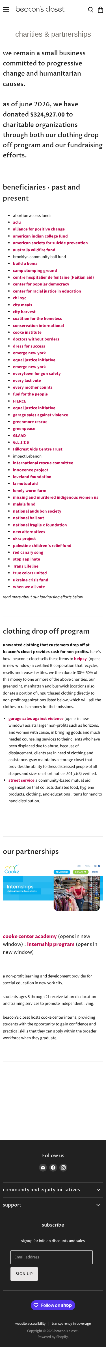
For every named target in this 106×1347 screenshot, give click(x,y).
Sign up (24, 1274)
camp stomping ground (35, 271)
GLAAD (19, 436)
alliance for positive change (39, 229)
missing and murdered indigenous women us (55, 497)
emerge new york (29, 353)
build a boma (25, 264)
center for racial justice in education (47, 291)
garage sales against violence (40, 415)
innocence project (30, 469)
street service (21, 780)
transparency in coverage (71, 1323)
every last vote (27, 381)
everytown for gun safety (37, 374)
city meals (22, 305)
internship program (51, 944)
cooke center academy (30, 936)
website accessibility (30, 1323)
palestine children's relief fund (42, 546)
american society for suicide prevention (50, 243)
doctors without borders (36, 339)
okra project (24, 539)
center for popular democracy (41, 284)
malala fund (24, 504)
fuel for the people (30, 394)
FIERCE (19, 401)
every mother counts (33, 387)
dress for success (29, 346)
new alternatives (29, 532)
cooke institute (27, 332)
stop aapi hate (26, 559)
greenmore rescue (30, 422)
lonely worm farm (29, 491)
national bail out (28, 518)
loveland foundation (32, 477)
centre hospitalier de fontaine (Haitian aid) (53, 277)
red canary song (28, 552)
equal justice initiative (34, 360)
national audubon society (37, 511)
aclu (17, 222)
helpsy (80, 659)
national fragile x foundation (40, 525)
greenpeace (24, 429)
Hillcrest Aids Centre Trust (37, 449)
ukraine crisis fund (30, 580)
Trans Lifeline (25, 566)
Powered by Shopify (53, 1336)
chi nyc (19, 298)
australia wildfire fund (34, 250)
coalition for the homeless (37, 319)
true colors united (30, 573)
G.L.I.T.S (21, 442)
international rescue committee (43, 463)
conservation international (38, 326)
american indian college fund (40, 236)
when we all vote (29, 587)
